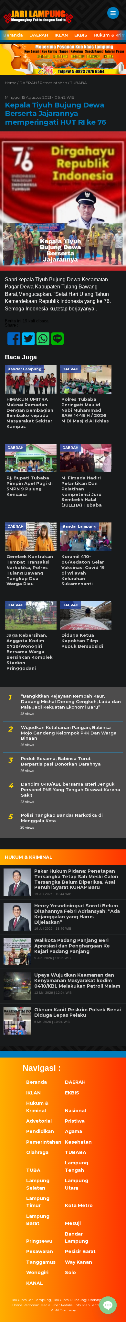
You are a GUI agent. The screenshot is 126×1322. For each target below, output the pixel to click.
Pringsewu (39, 1241)
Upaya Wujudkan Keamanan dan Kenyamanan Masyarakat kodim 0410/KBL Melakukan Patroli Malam (77, 980)
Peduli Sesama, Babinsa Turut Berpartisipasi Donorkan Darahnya (61, 761)
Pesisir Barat (80, 1251)
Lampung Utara (76, 1184)
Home (17, 1305)
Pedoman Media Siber (42, 1305)
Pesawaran (39, 1251)
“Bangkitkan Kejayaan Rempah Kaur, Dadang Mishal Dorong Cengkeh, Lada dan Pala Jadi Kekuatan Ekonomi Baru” (71, 701)
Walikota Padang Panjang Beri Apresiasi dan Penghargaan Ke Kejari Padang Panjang (72, 946)
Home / (12, 82)
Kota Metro (79, 1205)
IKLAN (61, 35)
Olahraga (37, 1152)
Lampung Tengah (76, 1166)
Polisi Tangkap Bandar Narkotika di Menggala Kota (62, 817)
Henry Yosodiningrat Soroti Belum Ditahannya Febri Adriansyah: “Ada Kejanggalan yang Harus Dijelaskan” (77, 914)
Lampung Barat (37, 1219)
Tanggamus (41, 1262)
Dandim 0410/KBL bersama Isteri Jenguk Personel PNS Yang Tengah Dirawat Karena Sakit (70, 789)
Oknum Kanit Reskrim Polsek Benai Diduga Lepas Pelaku (77, 1012)
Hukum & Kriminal (37, 1106)
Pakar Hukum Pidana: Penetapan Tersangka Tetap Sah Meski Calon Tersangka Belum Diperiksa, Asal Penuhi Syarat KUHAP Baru (76, 879)
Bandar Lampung (76, 1237)
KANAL (34, 1283)
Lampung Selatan (37, 1184)
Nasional (75, 1111)
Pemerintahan (53, 82)
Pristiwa (75, 1121)
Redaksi (67, 1305)
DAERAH (38, 35)
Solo (70, 1272)
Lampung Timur (37, 1201)
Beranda (13, 35)
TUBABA (78, 82)
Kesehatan (78, 1142)
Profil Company (63, 1310)
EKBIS (80, 35)
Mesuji (73, 1223)
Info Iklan (82, 1305)
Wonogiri (37, 1272)
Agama (73, 1131)
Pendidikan (40, 1131)
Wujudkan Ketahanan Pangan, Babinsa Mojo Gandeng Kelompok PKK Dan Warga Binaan (69, 733)
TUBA (33, 1170)
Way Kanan (78, 1262)
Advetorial (39, 1121)
